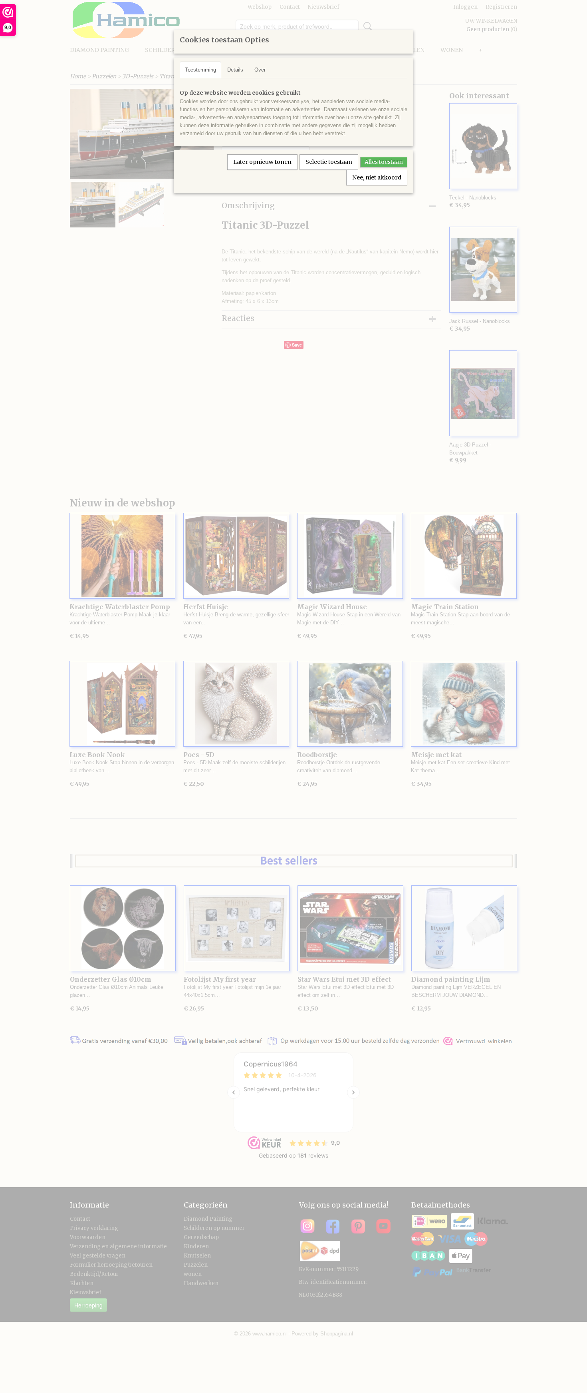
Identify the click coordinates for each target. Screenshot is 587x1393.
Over (260, 70)
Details (235, 70)
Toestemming (200, 70)
